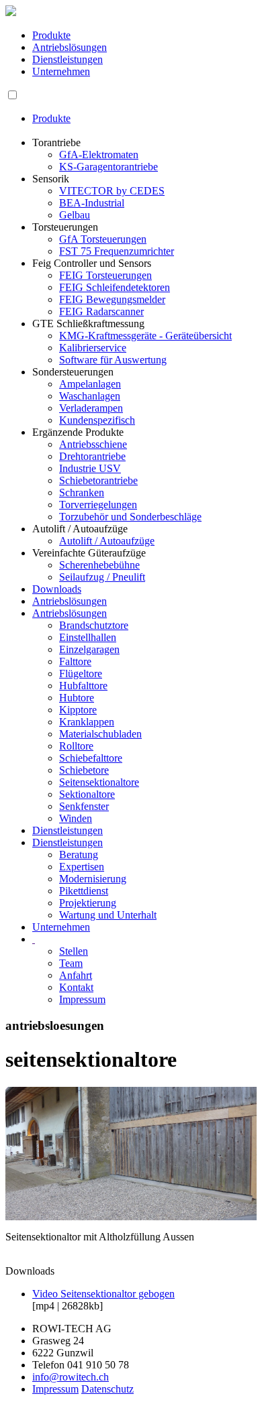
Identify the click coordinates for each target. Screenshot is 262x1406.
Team (71, 963)
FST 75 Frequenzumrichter (116, 251)
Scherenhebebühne (99, 565)
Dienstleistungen (67, 59)
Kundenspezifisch (97, 420)
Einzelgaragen (89, 649)
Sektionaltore (87, 794)
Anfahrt (75, 975)
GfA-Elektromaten (98, 154)
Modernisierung (92, 878)
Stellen (73, 951)
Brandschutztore (93, 625)
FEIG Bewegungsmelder (112, 299)
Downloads (56, 589)
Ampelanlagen (90, 384)
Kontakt (76, 987)
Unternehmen (61, 71)
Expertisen (81, 866)
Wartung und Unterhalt (108, 915)
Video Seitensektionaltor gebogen (103, 1293)
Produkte (51, 35)
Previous (25, 1183)
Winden (75, 818)
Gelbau (74, 215)
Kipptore (78, 709)
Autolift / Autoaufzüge (107, 540)
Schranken (81, 492)
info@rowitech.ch (70, 1377)
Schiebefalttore (90, 758)
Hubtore (76, 697)
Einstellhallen (87, 637)
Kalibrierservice (92, 347)
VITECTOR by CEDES (112, 190)
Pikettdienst (83, 890)
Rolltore (76, 746)
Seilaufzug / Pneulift (102, 577)
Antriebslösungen (69, 47)
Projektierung (87, 903)
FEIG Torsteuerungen (105, 275)
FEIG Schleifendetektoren (114, 287)
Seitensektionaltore (99, 782)
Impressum (82, 999)
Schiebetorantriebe (98, 480)
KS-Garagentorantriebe (108, 166)
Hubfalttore (83, 685)
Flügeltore (80, 673)
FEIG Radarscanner (101, 311)
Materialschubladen (100, 734)
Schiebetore (84, 770)
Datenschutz (107, 1389)
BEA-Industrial (91, 203)
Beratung (78, 854)
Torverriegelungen (98, 504)
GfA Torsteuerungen (102, 239)
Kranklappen (86, 721)
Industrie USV (90, 468)
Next (239, 1183)
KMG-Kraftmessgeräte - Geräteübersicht (145, 335)
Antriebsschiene (93, 444)
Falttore (75, 661)
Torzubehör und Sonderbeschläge (130, 516)
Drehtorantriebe (92, 456)
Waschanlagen (89, 396)
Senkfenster (84, 806)
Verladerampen (91, 408)
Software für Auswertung (113, 359)
